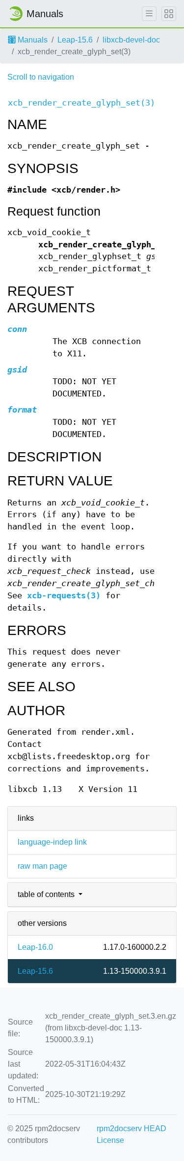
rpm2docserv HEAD (131, 1128)
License (110, 1140)
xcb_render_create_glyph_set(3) (81, 103)
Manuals (32, 40)
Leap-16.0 (35, 947)
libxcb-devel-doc (131, 40)
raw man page (42, 866)
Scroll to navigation (40, 77)
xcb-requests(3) (64, 595)
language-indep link (52, 842)
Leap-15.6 (75, 40)
